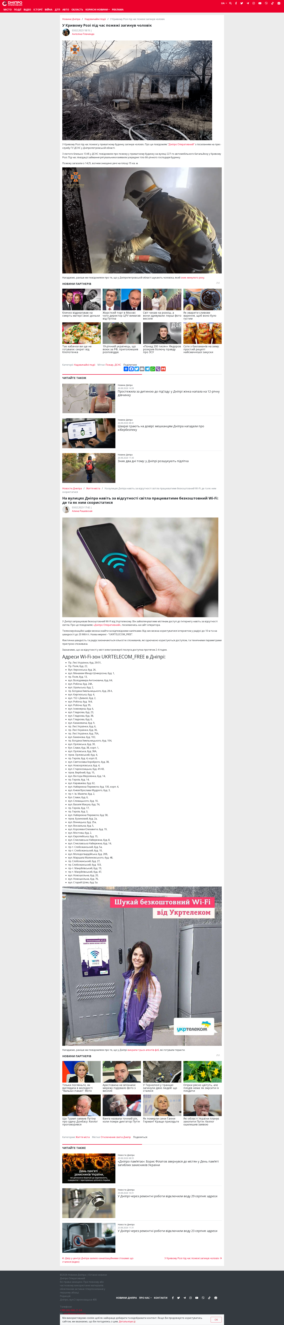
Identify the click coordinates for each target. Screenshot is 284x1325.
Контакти (160, 1297)
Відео (27, 9)
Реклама (118, 9)
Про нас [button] (144, 1297)
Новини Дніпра (71, 19)
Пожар (109, 364)
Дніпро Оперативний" (182, 144)
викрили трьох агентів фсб (143, 1050)
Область (77, 9)
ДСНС (117, 364)
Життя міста (93, 488)
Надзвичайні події (95, 19)
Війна (48, 9)
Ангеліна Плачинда (83, 34)
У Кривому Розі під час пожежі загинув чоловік (192, 1258)
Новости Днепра (72, 488)
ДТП (57, 9)
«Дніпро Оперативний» (107, 625)
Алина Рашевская (82, 511)
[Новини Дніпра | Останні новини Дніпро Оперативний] (12, 3)
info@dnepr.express (74, 1313)
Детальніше (126, 1321)
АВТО (65, 9)
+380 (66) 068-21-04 (71, 1310)
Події (17, 9)
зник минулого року (192, 277)
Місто (8, 9)
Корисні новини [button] (96, 9)
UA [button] (223, 3)
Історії (37, 9)
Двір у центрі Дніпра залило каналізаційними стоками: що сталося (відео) (97, 1260)
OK (216, 1319)
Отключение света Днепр (116, 1137)
